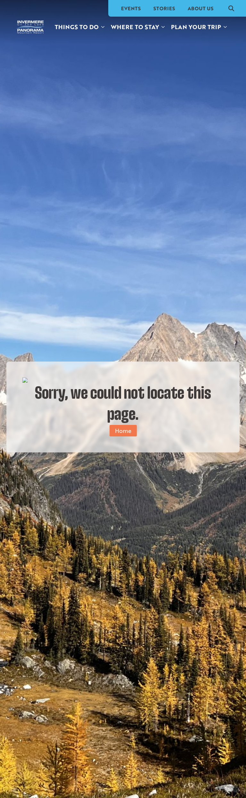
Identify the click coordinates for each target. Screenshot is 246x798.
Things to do (77, 27)
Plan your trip (196, 27)
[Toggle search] (231, 8)
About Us (200, 8)
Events (131, 8)
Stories (164, 8)
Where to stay (135, 27)
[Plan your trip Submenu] (225, 27)
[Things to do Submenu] (103, 27)
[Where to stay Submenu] (163, 27)
